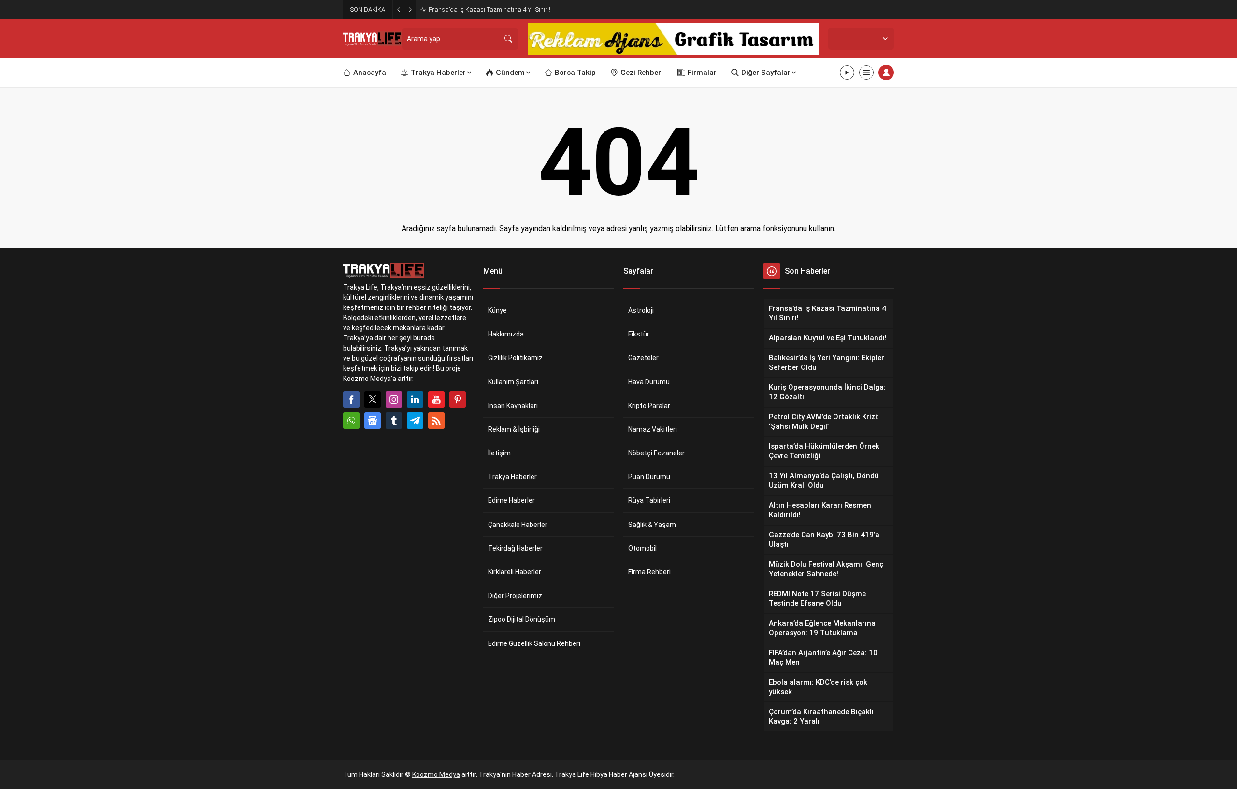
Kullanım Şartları (513, 382)
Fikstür (638, 334)
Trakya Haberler (512, 477)
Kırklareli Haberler (514, 572)
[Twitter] (372, 399)
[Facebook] (351, 399)
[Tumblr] (394, 420)
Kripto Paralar (649, 405)
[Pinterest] (457, 399)
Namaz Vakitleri (652, 429)
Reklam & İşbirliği (514, 429)
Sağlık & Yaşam (652, 524)
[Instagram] (394, 399)
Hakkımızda (506, 334)
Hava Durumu (649, 382)
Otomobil (642, 548)
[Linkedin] (415, 399)
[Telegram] (415, 420)
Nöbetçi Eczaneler (656, 453)
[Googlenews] (372, 420)
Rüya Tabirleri (649, 500)
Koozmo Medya (436, 774)
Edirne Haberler (511, 500)
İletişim (499, 453)
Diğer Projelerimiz (515, 595)
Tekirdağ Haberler (515, 548)
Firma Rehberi (649, 572)
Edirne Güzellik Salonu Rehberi (534, 643)
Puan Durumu (649, 477)
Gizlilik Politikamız (515, 358)
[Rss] (436, 420)
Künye (497, 310)
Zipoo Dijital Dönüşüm (521, 619)
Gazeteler (643, 358)
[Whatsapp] (351, 420)
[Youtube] (436, 399)
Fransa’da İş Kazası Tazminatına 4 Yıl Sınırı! (489, 9)
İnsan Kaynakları (513, 405)
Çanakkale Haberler (517, 524)
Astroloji (641, 310)
